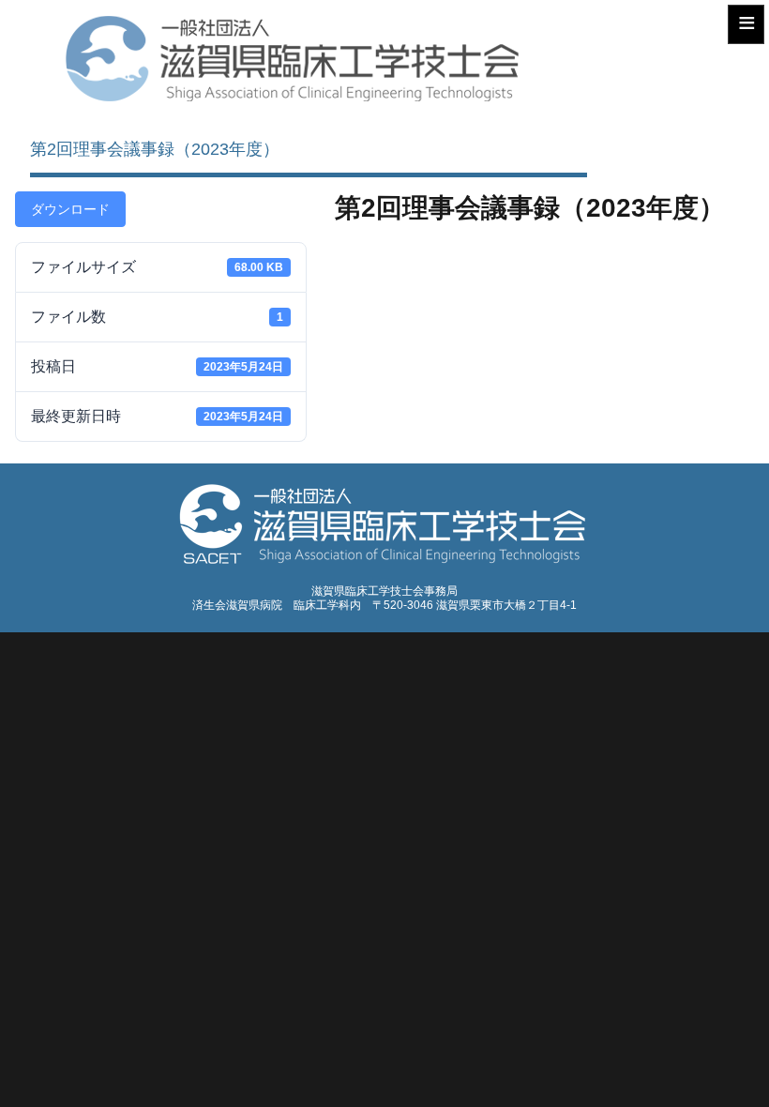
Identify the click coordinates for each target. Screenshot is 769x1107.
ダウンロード (70, 209)
